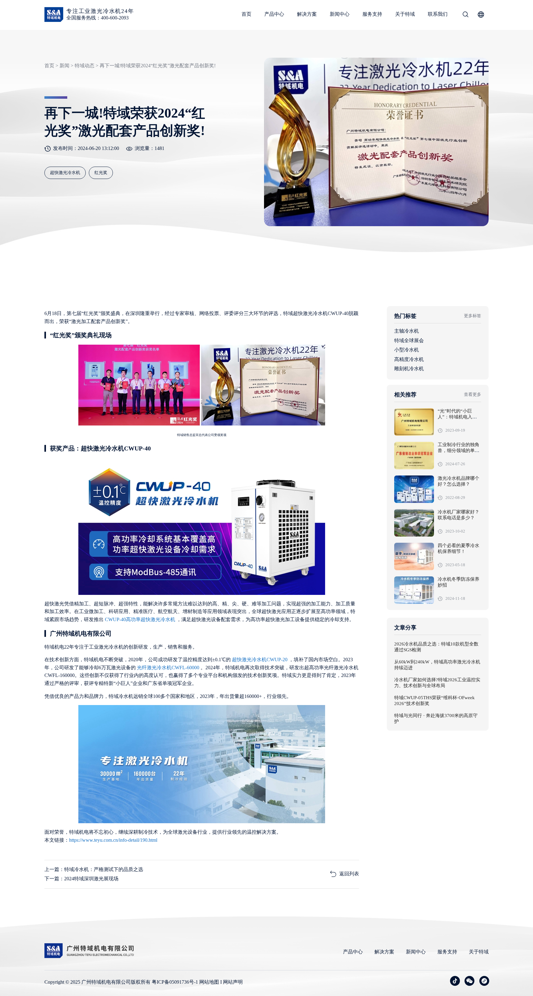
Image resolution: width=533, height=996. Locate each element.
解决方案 (307, 14)
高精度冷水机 (409, 359)
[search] (465, 15)
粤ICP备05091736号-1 (175, 982)
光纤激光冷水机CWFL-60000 (168, 667)
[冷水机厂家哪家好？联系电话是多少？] (414, 523)
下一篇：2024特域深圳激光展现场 (81, 878)
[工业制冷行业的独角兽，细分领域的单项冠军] (414, 455)
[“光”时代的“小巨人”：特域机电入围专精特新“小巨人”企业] (414, 422)
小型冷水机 (406, 349)
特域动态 (84, 65)
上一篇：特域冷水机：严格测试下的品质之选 (93, 869)
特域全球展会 (409, 340)
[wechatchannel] (484, 981)
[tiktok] (455, 981)
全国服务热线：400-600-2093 (97, 17)
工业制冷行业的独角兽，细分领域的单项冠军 (458, 450)
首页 (246, 14)
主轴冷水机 (406, 331)
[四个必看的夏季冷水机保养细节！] (414, 556)
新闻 (64, 65)
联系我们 (438, 14)
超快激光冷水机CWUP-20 (260, 659)
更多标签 (472, 315)
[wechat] (469, 981)
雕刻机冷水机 (409, 368)
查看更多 (472, 394)
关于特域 (405, 14)
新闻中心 (339, 14)
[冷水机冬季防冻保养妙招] (414, 590)
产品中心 (274, 14)
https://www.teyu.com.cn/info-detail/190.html (113, 840)
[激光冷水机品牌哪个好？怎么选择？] (414, 489)
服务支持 (372, 14)
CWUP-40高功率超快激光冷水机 (140, 619)
